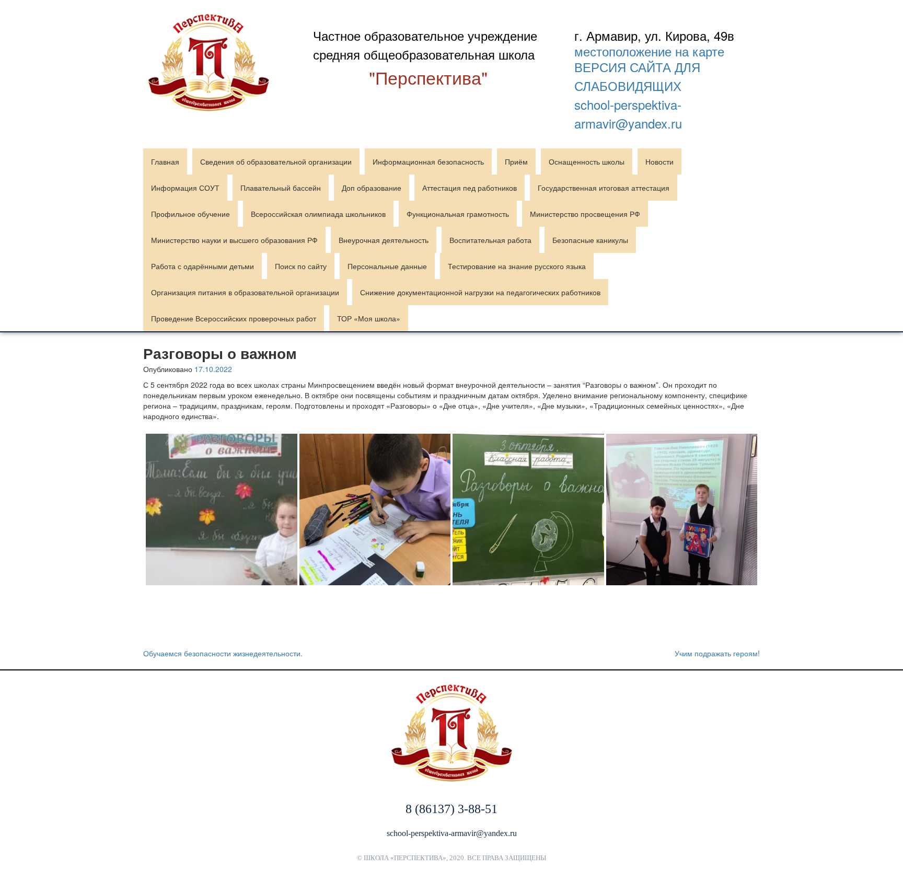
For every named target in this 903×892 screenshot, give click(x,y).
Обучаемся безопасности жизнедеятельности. (223, 653)
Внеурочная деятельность (384, 240)
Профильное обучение (190, 213)
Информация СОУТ (185, 187)
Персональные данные (387, 266)
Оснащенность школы (586, 161)
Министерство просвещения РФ (585, 213)
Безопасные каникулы (590, 240)
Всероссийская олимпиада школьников (318, 213)
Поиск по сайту (301, 266)
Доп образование (371, 187)
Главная (165, 161)
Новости (659, 161)
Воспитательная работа (490, 240)
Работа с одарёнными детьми (202, 266)
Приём (516, 161)
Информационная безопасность (428, 161)
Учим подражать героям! (717, 653)
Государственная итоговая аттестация (603, 187)
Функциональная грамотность (458, 213)
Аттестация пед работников (469, 187)
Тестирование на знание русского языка (517, 266)
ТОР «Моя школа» (368, 318)
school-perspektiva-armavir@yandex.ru (628, 113)
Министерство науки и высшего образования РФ (234, 240)
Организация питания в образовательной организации (245, 292)
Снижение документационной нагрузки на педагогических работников (480, 292)
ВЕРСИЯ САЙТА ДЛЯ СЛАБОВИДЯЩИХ (637, 76)
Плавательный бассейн (280, 187)
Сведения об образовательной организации (276, 161)
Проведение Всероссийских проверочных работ (233, 318)
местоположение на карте (649, 51)
